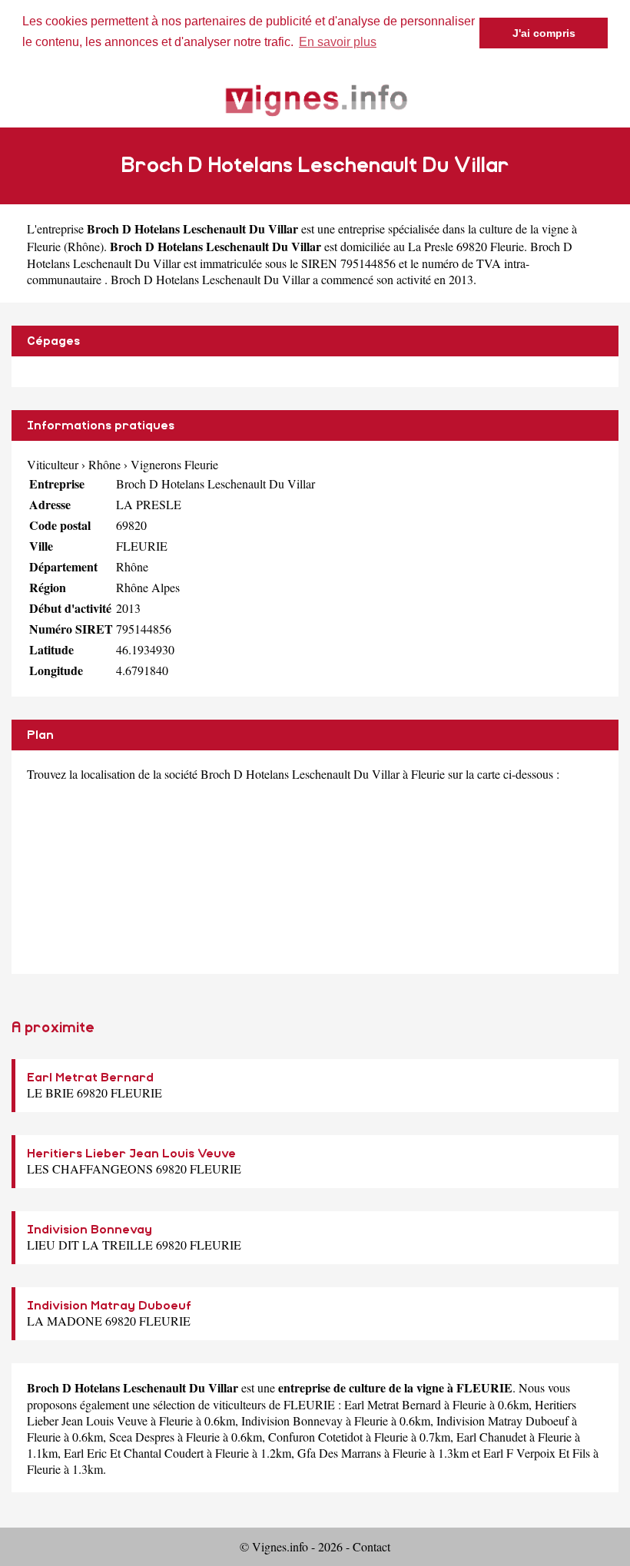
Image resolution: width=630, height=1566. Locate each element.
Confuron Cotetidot (315, 1437)
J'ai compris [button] (543, 33)
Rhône (84, 246)
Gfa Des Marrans (339, 1453)
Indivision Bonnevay (89, 1229)
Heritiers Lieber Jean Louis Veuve (131, 1153)
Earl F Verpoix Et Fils (536, 1453)
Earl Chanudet (491, 1437)
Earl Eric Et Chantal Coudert (134, 1453)
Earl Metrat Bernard (90, 1077)
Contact (371, 1546)
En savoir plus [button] (337, 41)
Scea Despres (141, 1437)
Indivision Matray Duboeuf (109, 1305)
